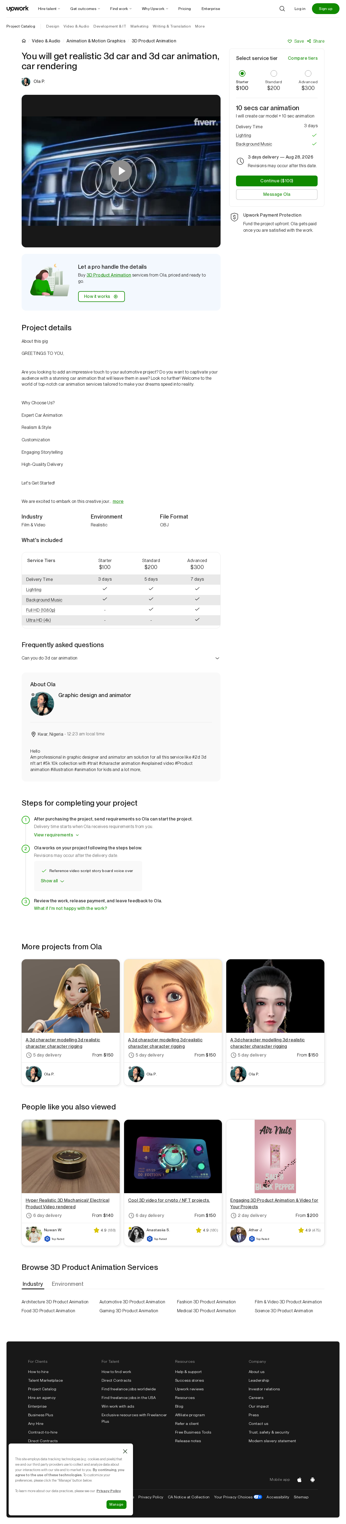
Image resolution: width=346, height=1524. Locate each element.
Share (318, 41)
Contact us (258, 1423)
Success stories (189, 1380)
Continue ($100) (276, 180)
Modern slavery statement (272, 1441)
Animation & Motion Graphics (95, 41)
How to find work (116, 1372)
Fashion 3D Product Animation (206, 1301)
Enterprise (37, 1406)
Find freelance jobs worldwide (129, 1389)
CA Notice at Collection (189, 1497)
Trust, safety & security (269, 1432)
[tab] (33, 1284)
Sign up (325, 8)
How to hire (38, 1372)
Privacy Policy (151, 1497)
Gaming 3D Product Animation (128, 1310)
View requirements (53, 834)
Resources (185, 1397)
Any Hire (36, 1423)
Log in (300, 8)
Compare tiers (303, 58)
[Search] (282, 9)
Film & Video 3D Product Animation (288, 1301)
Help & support (188, 1372)
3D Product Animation (108, 275)
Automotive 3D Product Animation (132, 1301)
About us (257, 1372)
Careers (256, 1397)
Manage (116, 1504)
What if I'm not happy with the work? (70, 908)
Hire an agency (42, 1397)
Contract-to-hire (43, 1432)
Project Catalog (20, 26)
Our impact (259, 1406)
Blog (179, 1406)
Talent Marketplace (45, 1380)
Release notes (188, 1441)
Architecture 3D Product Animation (55, 1301)
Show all (49, 880)
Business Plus (40, 1415)
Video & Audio (46, 41)
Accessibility (278, 1497)
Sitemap (301, 1497)
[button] (52, 590)
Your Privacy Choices (238, 1497)
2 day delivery (252, 1215)
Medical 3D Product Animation (206, 1310)
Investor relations (264, 1389)
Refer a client (187, 1423)
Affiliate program (190, 1415)
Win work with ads (118, 1406)
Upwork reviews (189, 1389)
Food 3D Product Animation (48, 1310)
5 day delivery (47, 1055)
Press (254, 1415)
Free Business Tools (193, 1432)
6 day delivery (47, 1215)
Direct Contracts (43, 1441)
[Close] (125, 1451)
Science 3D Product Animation (284, 1310)
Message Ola (276, 194)
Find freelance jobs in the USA (129, 1397)
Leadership (259, 1380)
